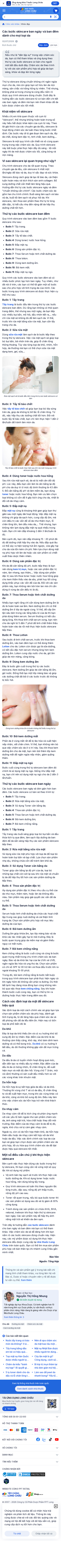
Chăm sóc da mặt (34, 1324)
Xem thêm (26, 1280)
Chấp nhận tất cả (43, 1533)
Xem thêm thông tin (13, 1317)
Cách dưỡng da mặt (11, 1328)
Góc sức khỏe (12, 24)
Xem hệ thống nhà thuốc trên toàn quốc (30, 1383)
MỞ (55, 3)
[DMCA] (31, 1474)
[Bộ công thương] (9, 1474)
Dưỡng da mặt (18, 1324)
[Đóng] (3, 3)
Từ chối (17, 1533)
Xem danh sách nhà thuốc (30, 1388)
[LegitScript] (16, 1481)
